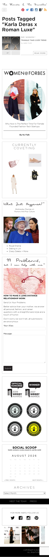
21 (34, 471)
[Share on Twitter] (15, 53)
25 (20, 473)
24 (15, 473)
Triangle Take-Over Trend (33, 40)
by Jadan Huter (26, 43)
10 (15, 468)
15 (38, 468)
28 (34, 473)
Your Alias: (9, 326)
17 (15, 471)
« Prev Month (9, 480)
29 (38, 473)
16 (10, 471)
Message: (8, 334)
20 (29, 471)
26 (25, 473)
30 (10, 476)
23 (10, 473)
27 (29, 473)
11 (20, 468)
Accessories (30, 37)
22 (38, 471)
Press (33, 501)
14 (34, 468)
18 (20, 471)
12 (24, 468)
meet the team (18, 501)
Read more (40, 53)
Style (22, 37)
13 (29, 468)
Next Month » (37, 480)
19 (24, 471)
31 (15, 476)
